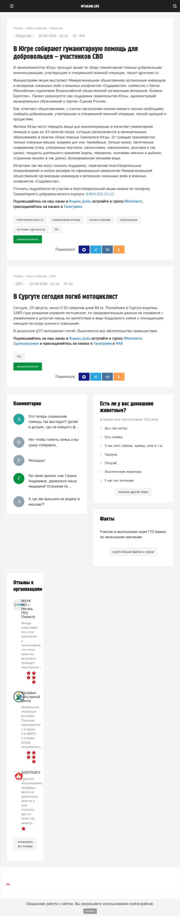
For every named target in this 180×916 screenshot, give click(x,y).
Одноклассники (26, 343)
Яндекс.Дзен (79, 201)
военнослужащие (100, 219)
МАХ (119, 343)
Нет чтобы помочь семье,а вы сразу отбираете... (54, 442)
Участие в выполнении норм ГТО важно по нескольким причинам (133, 534)
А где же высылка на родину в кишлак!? (54, 501)
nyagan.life (90, 6)
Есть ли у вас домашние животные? (126, 407)
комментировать (27, 239)
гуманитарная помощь (66, 219)
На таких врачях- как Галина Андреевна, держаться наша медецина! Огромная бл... (53, 481)
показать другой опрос (133, 491)
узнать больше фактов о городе (133, 551)
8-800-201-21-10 (100, 194)
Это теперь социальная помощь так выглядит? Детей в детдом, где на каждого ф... (54, 421)
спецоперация (128, 219)
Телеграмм (73, 206)
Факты (107, 519)
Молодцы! (37, 460)
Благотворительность (30, 219)
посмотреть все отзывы (25, 844)
